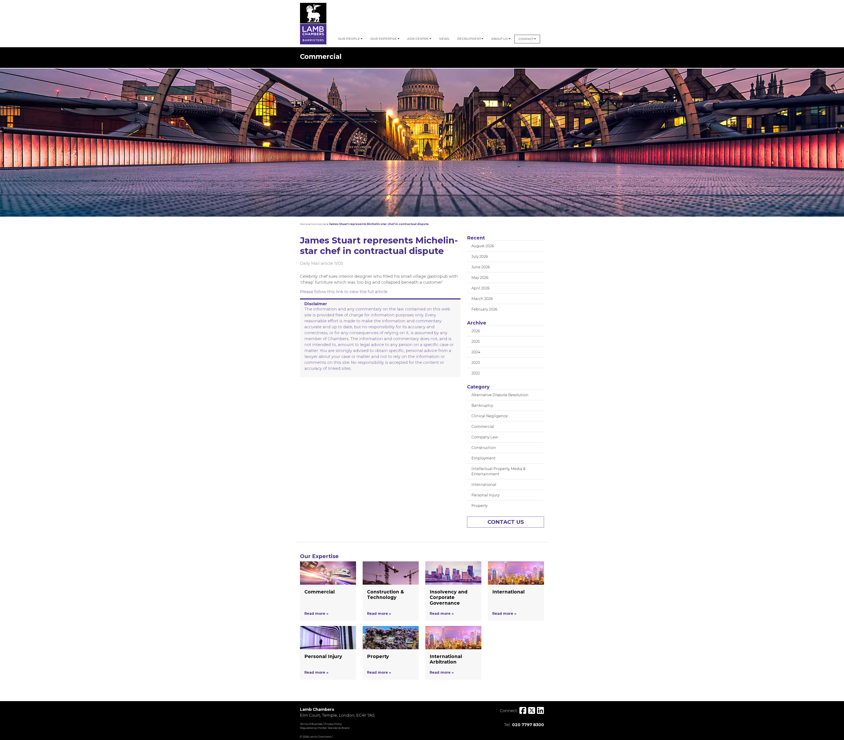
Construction (483, 448)
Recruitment (469, 39)
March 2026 (482, 299)
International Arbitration (446, 659)
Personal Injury (485, 495)
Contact (525, 39)
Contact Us (505, 522)
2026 (475, 331)
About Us (499, 39)
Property (479, 506)
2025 (475, 341)
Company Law (484, 437)
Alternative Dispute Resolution (499, 395)
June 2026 (480, 267)
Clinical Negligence (489, 416)
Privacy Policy (333, 723)
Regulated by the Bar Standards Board (324, 727)
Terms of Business (311, 723)
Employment (483, 458)
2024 (475, 352)
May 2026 (479, 278)
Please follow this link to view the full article (343, 291)
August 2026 (482, 246)
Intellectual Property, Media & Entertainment (498, 471)
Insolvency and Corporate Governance (448, 597)
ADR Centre (418, 39)
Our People (349, 39)
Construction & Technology (385, 594)
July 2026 (479, 256)
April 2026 (480, 288)
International (483, 484)
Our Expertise (383, 39)
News (444, 39)
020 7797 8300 (528, 724)
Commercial (318, 224)
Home (304, 224)
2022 (475, 373)
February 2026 (484, 309)
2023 (475, 363)
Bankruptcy (482, 405)
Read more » (316, 613)
